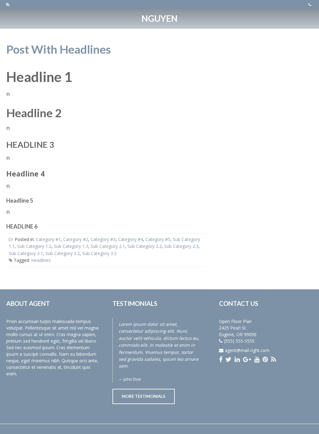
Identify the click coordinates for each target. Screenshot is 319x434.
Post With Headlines (58, 49)
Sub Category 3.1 (26, 253)
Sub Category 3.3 (99, 253)
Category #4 (130, 239)
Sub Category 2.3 (181, 246)
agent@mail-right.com (247, 350)
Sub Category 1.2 (34, 246)
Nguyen (159, 18)
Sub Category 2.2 (144, 246)
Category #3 (103, 239)
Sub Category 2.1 (108, 246)
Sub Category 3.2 (62, 253)
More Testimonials (143, 396)
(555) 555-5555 (239, 341)
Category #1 (48, 239)
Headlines (41, 260)
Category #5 (157, 239)
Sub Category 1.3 (71, 246)
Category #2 (75, 239)
